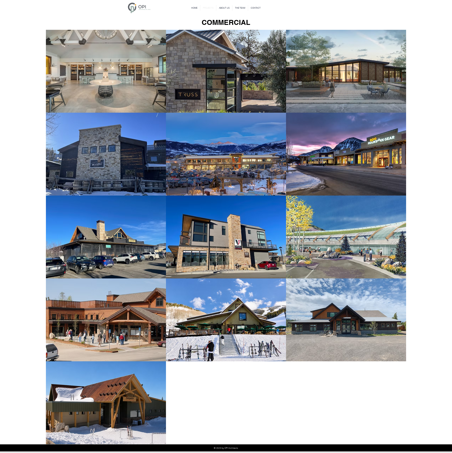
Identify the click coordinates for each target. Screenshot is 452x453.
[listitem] (106, 71)
